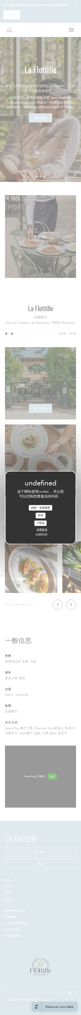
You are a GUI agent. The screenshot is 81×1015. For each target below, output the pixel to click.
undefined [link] (41, 534)
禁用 (40, 515)
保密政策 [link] (42, 529)
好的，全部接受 (40, 507)
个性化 (41, 523)
